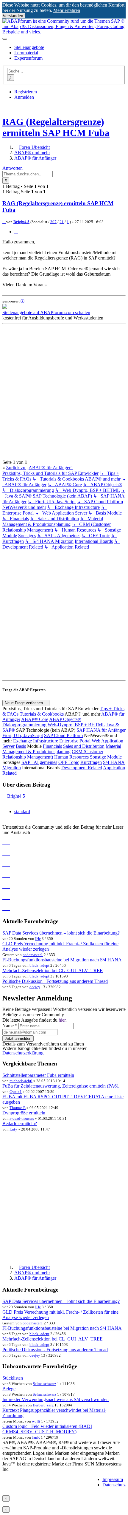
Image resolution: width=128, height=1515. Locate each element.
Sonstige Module (106, 756)
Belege (8, 1388)
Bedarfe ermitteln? (19, 1123)
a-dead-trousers (22, 1118)
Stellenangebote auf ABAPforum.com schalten (46, 312)
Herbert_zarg (43, 1405)
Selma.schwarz (44, 1383)
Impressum (112, 1479)
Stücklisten (12, 1377)
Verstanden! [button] (13, 15)
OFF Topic (68, 762)
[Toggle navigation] (4, 39)
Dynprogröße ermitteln (23, 1112)
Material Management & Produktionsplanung (61, 749)
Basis (21, 746)
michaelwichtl (21, 1081)
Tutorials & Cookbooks (42, 713)
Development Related (81, 767)
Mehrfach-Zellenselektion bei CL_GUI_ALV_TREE (52, 970)
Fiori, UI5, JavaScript (22, 735)
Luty (13, 1129)
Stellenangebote (29, 47)
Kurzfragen (91, 762)
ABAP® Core (34, 719)
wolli (36, 1421)
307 (53, 222)
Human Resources (71, 756)
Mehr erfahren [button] (66, 10)
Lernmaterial (26, 52)
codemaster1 (33, 954)
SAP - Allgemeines (39, 762)
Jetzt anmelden (18, 1038)
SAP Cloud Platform (63, 735)
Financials (52, 746)
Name (9, 1025)
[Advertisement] (64, 390)
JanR (36, 1437)
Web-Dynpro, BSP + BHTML (76, 724)
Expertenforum (28, 58)
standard (22, 811)
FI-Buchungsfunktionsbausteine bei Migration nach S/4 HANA (62, 959)
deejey (34, 987)
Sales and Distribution (83, 746)
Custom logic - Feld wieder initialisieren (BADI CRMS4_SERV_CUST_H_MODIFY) (47, 1429)
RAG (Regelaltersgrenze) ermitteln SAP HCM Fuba (56, 127)
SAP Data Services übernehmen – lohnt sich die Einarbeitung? (61, 932)
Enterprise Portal (74, 740)
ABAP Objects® (65, 719)
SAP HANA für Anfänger (101, 730)
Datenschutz (114, 1484)
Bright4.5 (21, 222)
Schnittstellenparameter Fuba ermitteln (38, 1075)
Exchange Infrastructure (35, 740)
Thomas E (18, 1107)
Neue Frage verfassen (24, 703)
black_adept (39, 965)
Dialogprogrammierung (24, 724)
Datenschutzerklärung (22, 1052)
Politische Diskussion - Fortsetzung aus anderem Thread (55, 981)
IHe (38, 938)
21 (62, 222)
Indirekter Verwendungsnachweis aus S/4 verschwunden (55, 1399)
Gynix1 (16, 1091)
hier (62, 1020)
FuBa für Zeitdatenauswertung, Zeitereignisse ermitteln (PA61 (60, 1085)
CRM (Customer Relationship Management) (52, 754)
